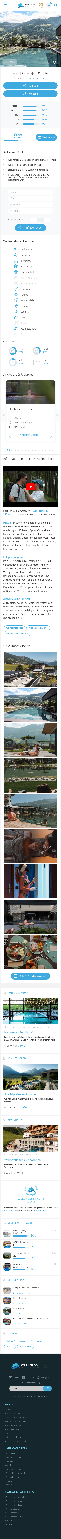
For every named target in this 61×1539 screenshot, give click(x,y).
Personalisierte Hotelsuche (15, 1421)
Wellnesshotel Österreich (17, 633)
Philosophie (9, 1481)
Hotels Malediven (12, 1521)
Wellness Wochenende (15, 1341)
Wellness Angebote (13, 1425)
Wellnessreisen (25, 1346)
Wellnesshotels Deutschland (16, 1497)
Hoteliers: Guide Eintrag (14, 1437)
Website (33, 93)
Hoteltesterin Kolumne (14, 1469)
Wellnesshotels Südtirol (14, 1517)
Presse (7, 1410)
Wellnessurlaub (37, 1341)
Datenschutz (21, 1441)
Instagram (44, 1378)
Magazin (8, 1465)
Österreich (40, 78)
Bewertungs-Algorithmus (15, 1457)
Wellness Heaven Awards (15, 1473)
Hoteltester (9, 1461)
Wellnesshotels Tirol (13, 1509)
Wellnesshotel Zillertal (38, 628)
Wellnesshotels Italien (14, 1513)
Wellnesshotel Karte (13, 1413)
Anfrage (33, 85)
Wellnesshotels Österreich (15, 1505)
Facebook (29, 1378)
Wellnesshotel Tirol (14, 628)
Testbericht (48, 137)
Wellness (9, 1346)
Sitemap (8, 1524)
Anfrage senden (33, 227)
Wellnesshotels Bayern (14, 1501)
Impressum (9, 1441)
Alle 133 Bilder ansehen (33, 976)
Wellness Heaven (12, 1477)
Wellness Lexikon (12, 1429)
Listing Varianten (12, 1485)
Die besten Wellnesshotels (15, 1417)
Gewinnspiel (10, 1433)
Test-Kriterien (10, 1453)
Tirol (29, 78)
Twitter (15, 1378)
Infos (12, 62)
